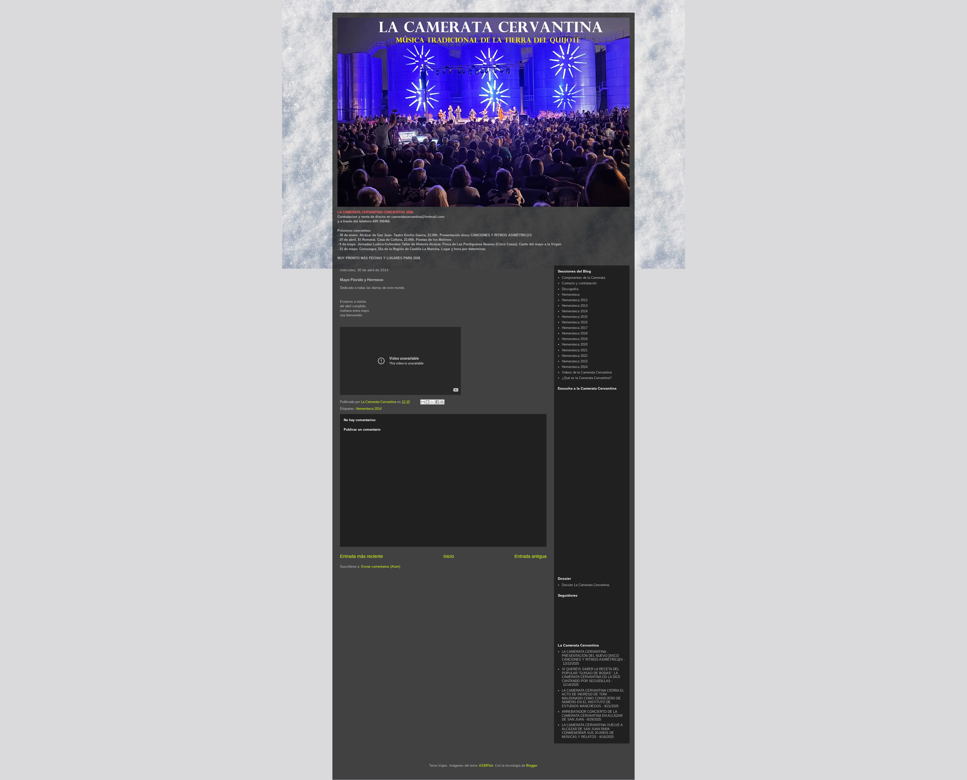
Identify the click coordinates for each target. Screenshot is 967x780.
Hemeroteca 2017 (575, 328)
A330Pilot (486, 765)
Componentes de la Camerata (583, 278)
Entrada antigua (530, 556)
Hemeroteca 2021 (575, 350)
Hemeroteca (570, 294)
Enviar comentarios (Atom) (380, 566)
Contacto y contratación (579, 283)
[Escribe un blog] (427, 401)
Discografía (570, 289)
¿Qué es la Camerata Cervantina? (586, 378)
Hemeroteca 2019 (575, 339)
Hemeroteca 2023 (575, 361)
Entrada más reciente (361, 556)
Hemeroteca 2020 (575, 344)
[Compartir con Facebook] (437, 401)
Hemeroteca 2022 (575, 356)
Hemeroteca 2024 (575, 367)
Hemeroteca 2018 (575, 333)
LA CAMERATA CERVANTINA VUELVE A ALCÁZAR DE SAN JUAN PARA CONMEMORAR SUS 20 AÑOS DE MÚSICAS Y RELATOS (592, 731)
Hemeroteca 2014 (369, 409)
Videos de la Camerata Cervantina (587, 372)
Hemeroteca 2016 (575, 322)
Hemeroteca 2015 (575, 317)
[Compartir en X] (432, 401)
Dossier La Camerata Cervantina (585, 585)
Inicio (448, 556)
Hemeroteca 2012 (575, 300)
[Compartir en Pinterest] (441, 401)
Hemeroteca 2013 (575, 306)
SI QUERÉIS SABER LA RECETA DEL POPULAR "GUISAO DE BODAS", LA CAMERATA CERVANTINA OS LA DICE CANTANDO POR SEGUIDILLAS (591, 675)
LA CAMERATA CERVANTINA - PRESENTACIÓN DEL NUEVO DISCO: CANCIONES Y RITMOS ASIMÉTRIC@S (592, 655)
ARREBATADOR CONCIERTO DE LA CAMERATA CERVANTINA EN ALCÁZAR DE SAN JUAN (592, 715)
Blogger (531, 765)
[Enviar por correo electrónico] (422, 401)
